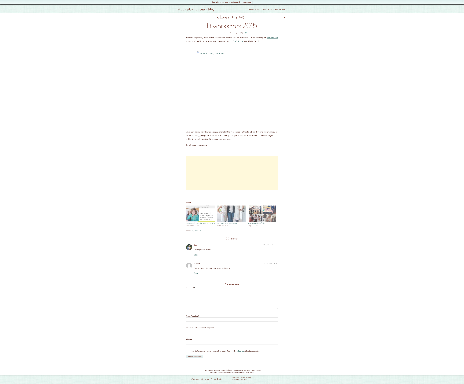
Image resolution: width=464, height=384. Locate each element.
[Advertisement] (232, 173)
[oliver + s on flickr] (268, 378)
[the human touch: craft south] (231, 214)
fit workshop (272, 37)
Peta (195, 245)
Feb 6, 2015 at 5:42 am (270, 263)
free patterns (280, 9)
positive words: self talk (256, 223)
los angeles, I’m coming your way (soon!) (200, 223)
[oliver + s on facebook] (272, 378)
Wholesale (195, 379)
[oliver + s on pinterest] (264, 378)
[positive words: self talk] (262, 214)
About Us (205, 379)
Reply (196, 254)
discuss (200, 9)
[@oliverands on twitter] (276, 378)
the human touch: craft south (227, 223)
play (190, 9)
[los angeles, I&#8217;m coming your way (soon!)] (200, 214)
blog (211, 9)
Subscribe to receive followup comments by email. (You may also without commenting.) (225, 351)
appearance (196, 230)
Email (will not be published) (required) (200, 328)
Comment (190, 288)
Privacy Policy (216, 379)
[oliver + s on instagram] (280, 378)
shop (181, 9)
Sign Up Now (247, 2)
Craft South (238, 41)
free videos (267, 9)
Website (189, 339)
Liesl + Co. (228, 378)
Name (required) (192, 316)
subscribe (240, 351)
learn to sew (254, 9)
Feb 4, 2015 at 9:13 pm (270, 245)
